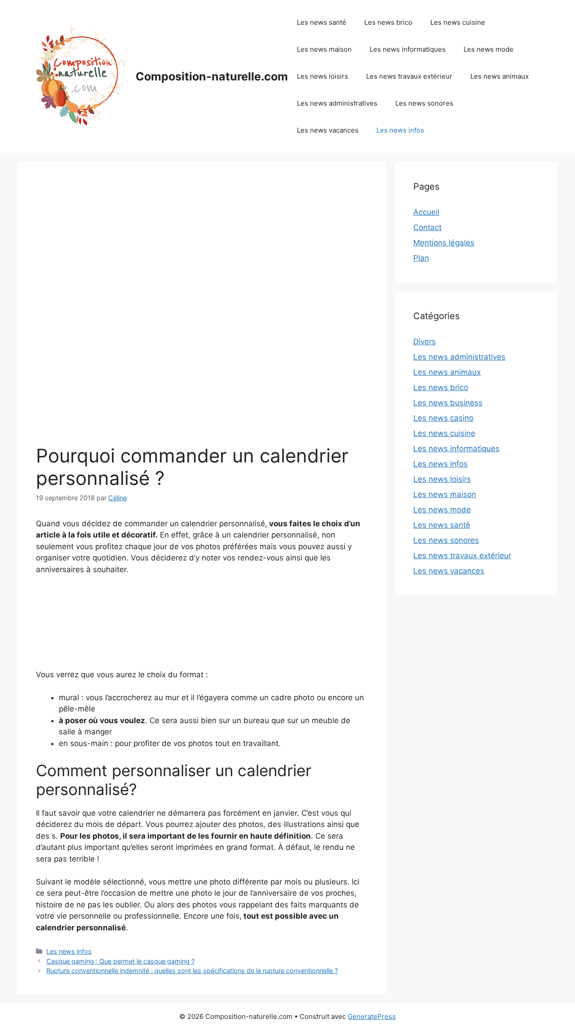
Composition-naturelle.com (212, 76)
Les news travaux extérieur (409, 76)
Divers (424, 341)
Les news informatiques (408, 49)
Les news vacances (327, 130)
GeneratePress (372, 1016)
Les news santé (321, 22)
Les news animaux (499, 76)
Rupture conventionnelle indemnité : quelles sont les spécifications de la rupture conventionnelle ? (192, 970)
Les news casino (443, 417)
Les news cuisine (457, 22)
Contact (427, 227)
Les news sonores (424, 103)
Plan (421, 257)
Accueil (426, 212)
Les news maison (324, 49)
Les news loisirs (322, 76)
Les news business (447, 402)
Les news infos (400, 130)
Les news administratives (337, 103)
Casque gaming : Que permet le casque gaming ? (120, 961)
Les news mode (488, 49)
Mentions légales (443, 242)
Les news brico (388, 22)
